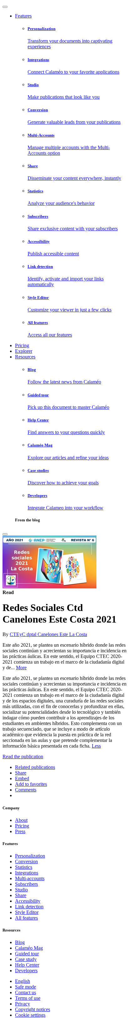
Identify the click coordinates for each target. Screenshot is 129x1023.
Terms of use (27, 998)
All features (26, 918)
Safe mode (25, 986)
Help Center (27, 965)
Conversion (26, 861)
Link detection (29, 906)
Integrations (26, 872)
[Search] (5, 534)
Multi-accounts (29, 878)
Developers (26, 970)
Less (96, 746)
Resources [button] (25, 356)
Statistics (23, 867)
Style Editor (27, 912)
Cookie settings (30, 1015)
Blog (20, 942)
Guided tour (27, 953)
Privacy (22, 1003)
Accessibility (27, 901)
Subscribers (26, 884)
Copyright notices (32, 1009)
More (21, 667)
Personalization (30, 856)
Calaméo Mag (29, 948)
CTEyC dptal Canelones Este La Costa (48, 634)
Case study (26, 959)
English (22, 981)
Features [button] (23, 15)
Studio (21, 889)
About (21, 820)
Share (20, 895)
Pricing (22, 345)
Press (20, 831)
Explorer (23, 351)
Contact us (25, 992)
